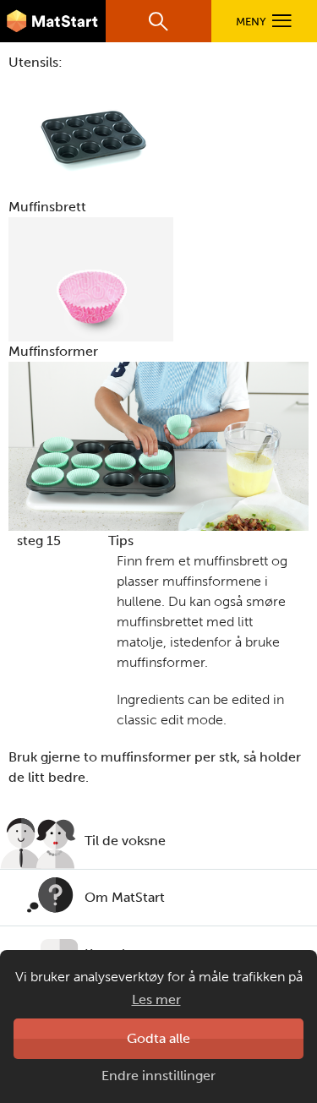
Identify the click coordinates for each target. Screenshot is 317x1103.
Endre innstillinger (158, 1076)
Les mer (156, 999)
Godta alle (158, 1038)
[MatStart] (53, 21)
